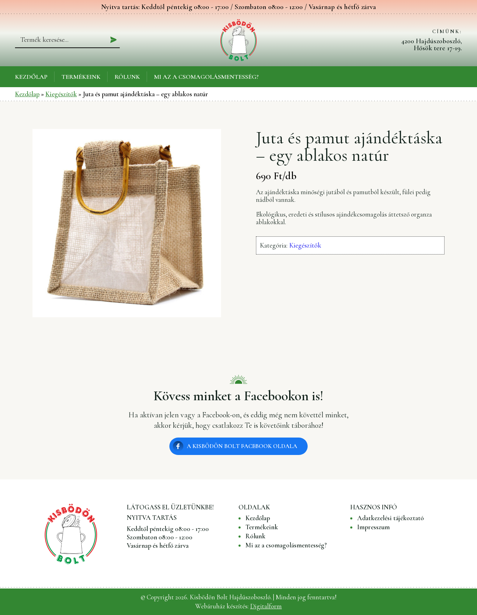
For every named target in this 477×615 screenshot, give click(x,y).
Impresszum (373, 527)
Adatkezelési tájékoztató (390, 518)
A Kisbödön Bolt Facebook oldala (242, 446)
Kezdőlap (31, 76)
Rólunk (127, 76)
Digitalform (266, 606)
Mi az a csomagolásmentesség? (206, 76)
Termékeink (81, 76)
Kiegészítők (61, 94)
